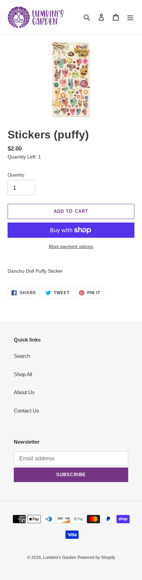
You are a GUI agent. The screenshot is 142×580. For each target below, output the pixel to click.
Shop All (23, 374)
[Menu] (130, 17)
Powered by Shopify (96, 557)
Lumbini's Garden (59, 557)
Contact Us (26, 411)
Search (22, 356)
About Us (24, 392)
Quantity (16, 175)
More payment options (71, 246)
